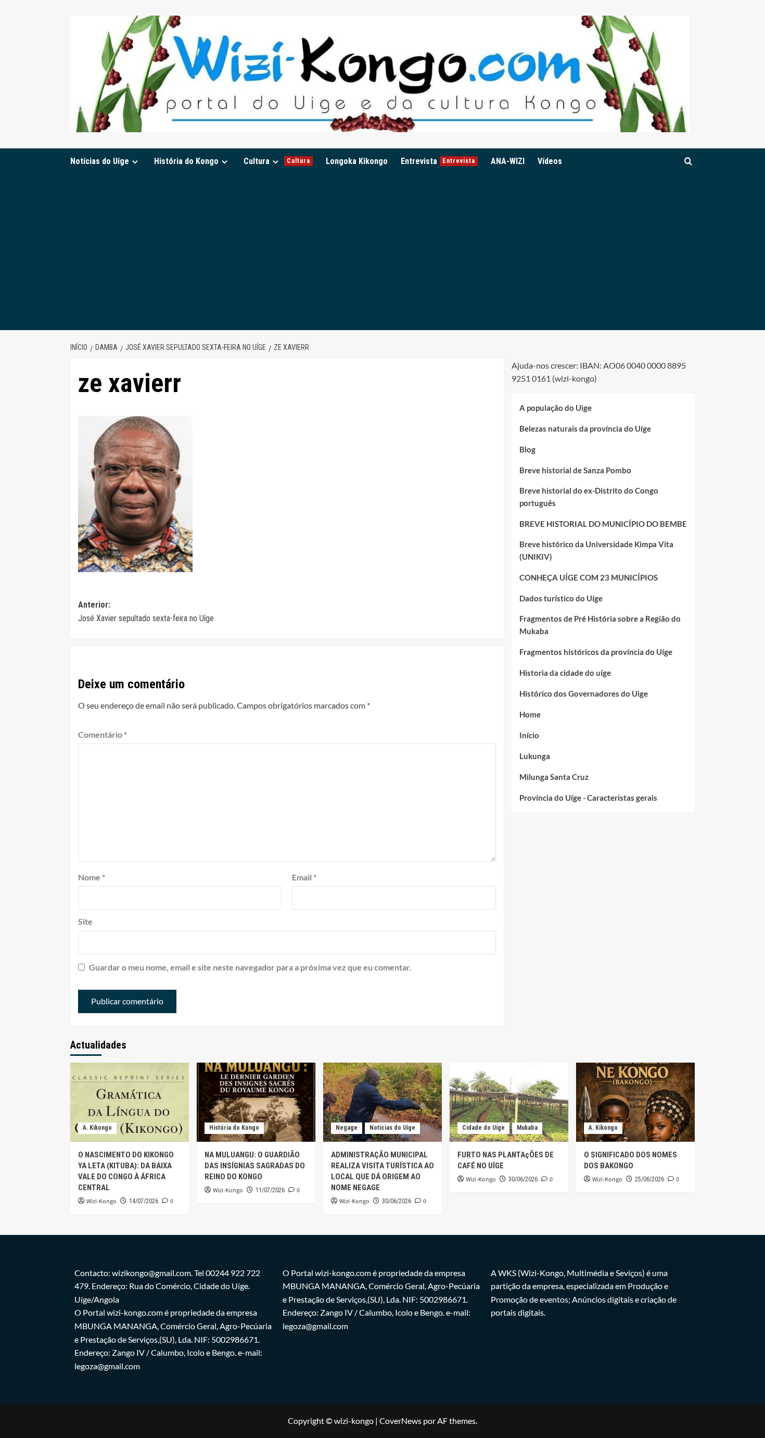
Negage (347, 1127)
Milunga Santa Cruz (554, 777)
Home (530, 715)
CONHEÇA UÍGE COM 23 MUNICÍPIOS (588, 578)
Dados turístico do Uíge (561, 598)
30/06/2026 (396, 1201)
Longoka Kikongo (357, 161)
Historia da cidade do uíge (565, 673)
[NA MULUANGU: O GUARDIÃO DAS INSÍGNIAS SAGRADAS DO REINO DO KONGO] (256, 1102)
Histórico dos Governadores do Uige (583, 694)
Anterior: (146, 611)
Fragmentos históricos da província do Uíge (595, 652)
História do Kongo (186, 161)
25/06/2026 (649, 1179)
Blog (527, 450)
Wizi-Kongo (101, 1201)
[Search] (688, 161)
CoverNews (400, 1421)
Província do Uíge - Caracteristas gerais (588, 798)
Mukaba (527, 1127)
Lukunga (534, 756)
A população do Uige (555, 408)
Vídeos (550, 161)
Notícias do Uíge (99, 161)
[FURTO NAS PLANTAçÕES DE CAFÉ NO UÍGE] (509, 1102)
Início (529, 735)
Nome (91, 877)
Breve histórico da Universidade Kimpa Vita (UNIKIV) (596, 551)
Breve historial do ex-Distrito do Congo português (588, 497)
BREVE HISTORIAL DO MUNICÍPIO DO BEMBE (603, 524)
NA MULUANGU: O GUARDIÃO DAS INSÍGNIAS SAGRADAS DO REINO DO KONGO (255, 1165)
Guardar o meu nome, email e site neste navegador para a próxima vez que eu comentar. (250, 967)
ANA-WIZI (508, 161)
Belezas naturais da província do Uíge (585, 429)
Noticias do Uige (392, 1127)
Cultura (277, 161)
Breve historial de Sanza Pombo (575, 470)
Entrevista (438, 161)
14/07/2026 (143, 1201)
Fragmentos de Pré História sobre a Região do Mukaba (600, 625)
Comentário (102, 734)
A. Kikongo (97, 1127)
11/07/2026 (270, 1190)
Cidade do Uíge (483, 1127)
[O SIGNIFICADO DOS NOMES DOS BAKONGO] (635, 1102)
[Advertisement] (382, 252)
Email (304, 877)
